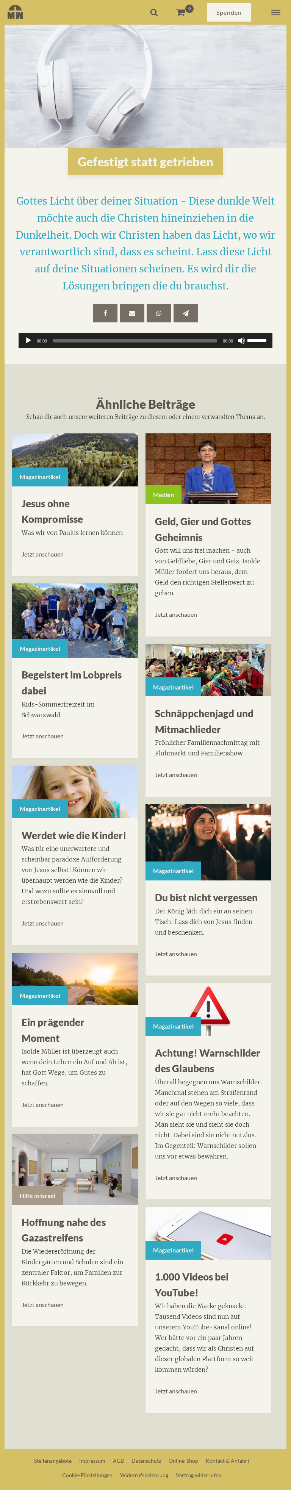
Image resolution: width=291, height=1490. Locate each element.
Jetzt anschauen (43, 554)
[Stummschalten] (241, 340)
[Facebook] (105, 313)
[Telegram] (186, 313)
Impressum (92, 1460)
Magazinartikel (40, 476)
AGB (118, 1460)
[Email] (132, 313)
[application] (145, 340)
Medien (163, 494)
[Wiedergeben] (28, 340)
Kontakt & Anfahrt (227, 1460)
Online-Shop (183, 1460)
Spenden (229, 12)
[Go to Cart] (185, 12)
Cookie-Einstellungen (87, 1475)
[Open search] (154, 12)
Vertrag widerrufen (198, 1475)
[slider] (258, 340)
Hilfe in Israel (37, 1195)
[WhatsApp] (159, 313)
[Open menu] (275, 12)
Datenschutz (146, 1460)
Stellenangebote (53, 1460)
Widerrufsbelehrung (144, 1475)
